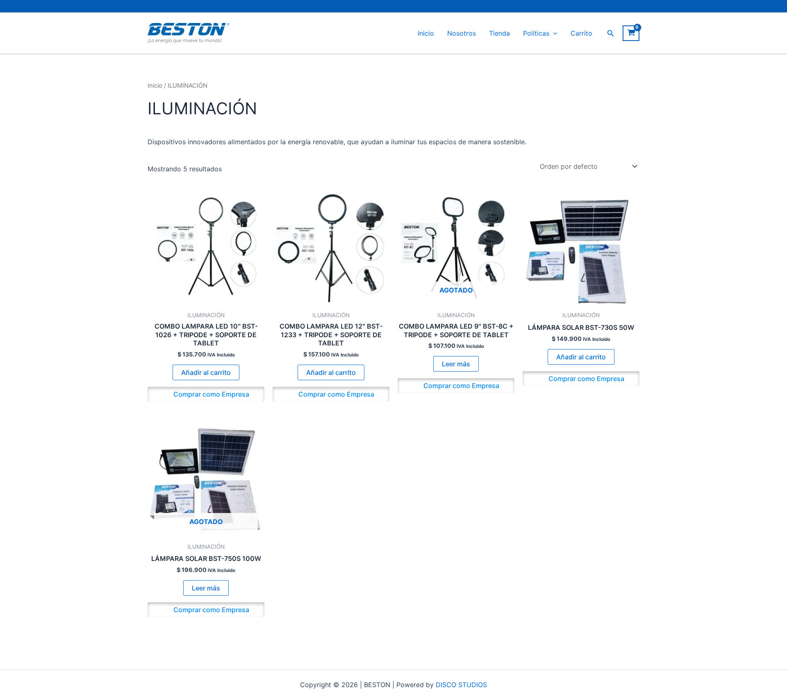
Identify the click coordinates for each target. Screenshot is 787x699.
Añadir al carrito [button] (206, 372)
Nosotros (461, 33)
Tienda (499, 33)
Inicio (426, 33)
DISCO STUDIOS (461, 685)
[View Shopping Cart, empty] (631, 33)
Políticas (536, 33)
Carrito (581, 33)
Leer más (456, 364)
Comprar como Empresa (210, 394)
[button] (553, 33)
